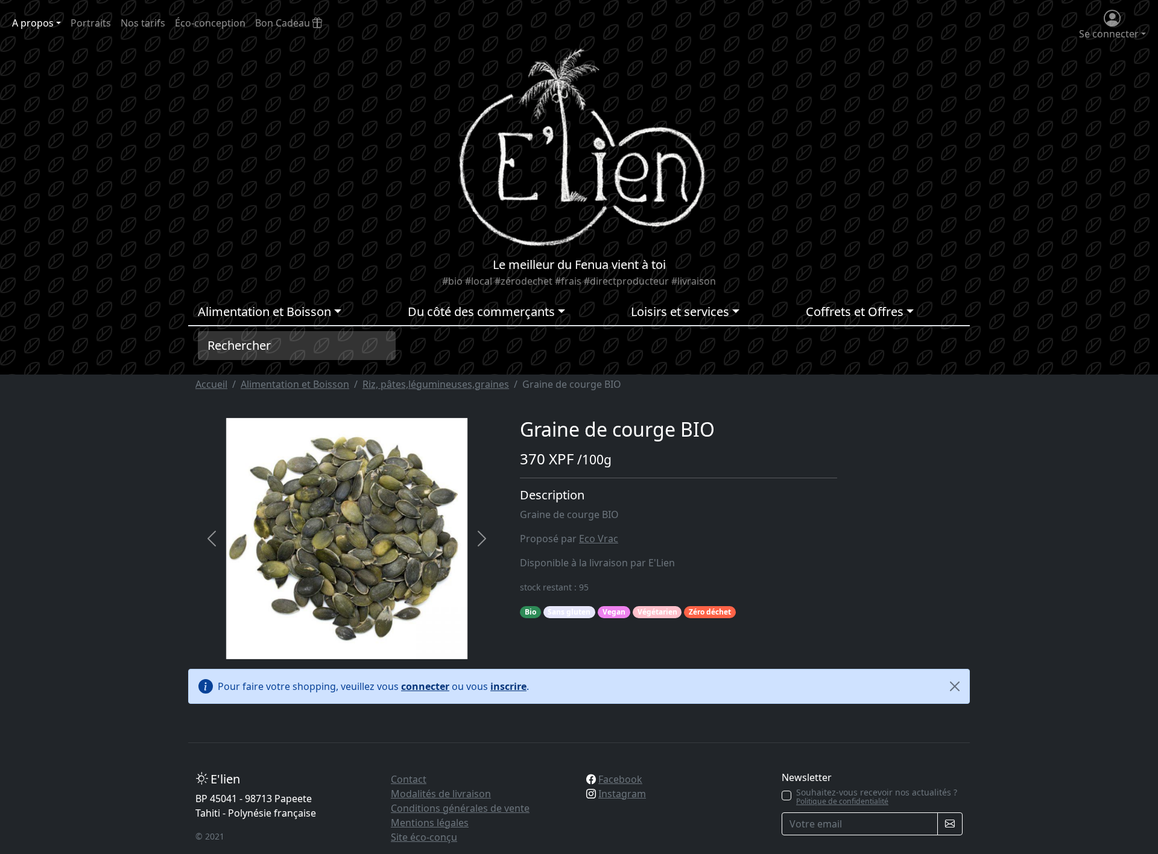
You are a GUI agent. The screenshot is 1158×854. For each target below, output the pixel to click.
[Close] (954, 686)
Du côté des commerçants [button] (481, 311)
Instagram (622, 793)
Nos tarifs (143, 23)
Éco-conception (210, 23)
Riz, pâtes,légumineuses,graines (435, 384)
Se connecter (1109, 33)
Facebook (620, 779)
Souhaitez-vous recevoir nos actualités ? (876, 796)
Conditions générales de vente (460, 808)
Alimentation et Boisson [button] (264, 311)
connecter (425, 686)
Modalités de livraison (441, 793)
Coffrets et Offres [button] (854, 311)
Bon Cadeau (283, 23)
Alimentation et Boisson (295, 384)
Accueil (211, 384)
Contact (408, 779)
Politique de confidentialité (842, 801)
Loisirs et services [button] (680, 311)
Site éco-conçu (424, 837)
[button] (212, 538)
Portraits (91, 23)
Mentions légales (430, 822)
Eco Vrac (598, 538)
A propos (33, 23)
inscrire (508, 686)
